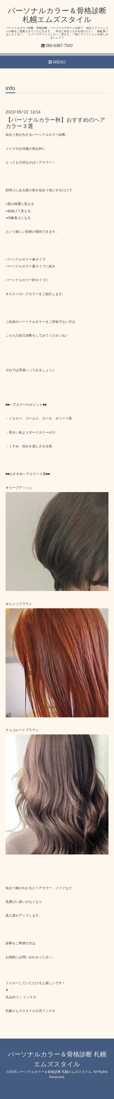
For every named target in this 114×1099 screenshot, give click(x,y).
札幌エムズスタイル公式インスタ (30, 1011)
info (10, 88)
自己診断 (25, 335)
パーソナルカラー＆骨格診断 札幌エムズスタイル (55, 1072)
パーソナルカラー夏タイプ (25, 266)
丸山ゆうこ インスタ (21, 997)
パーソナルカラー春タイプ (25, 259)
